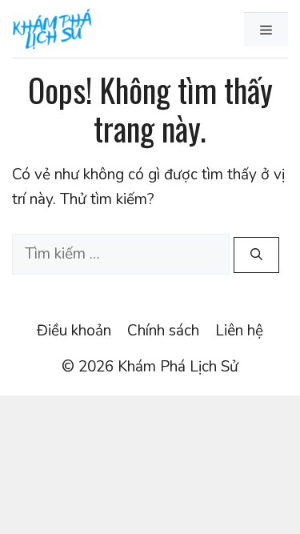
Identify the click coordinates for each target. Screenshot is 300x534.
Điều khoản (74, 330)
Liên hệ (239, 330)
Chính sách (163, 330)
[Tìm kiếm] (256, 255)
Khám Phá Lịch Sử (178, 366)
